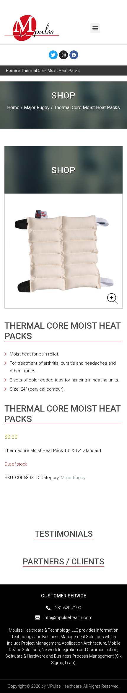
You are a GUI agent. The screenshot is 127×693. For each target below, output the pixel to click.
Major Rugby (37, 107)
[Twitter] (53, 54)
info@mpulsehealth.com (68, 617)
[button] (95, 28)
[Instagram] (63, 54)
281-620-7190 (68, 607)
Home (11, 70)
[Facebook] (73, 54)
